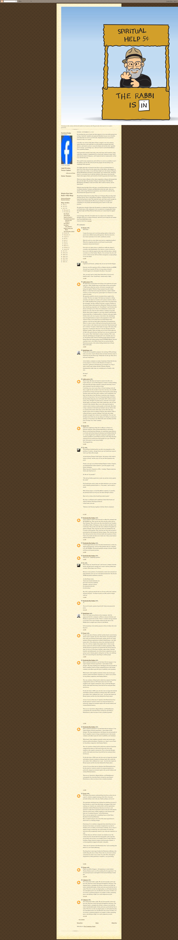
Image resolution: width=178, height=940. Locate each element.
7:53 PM (84, 723)
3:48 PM (84, 656)
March (65, 245)
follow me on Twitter (70, 173)
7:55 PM (84, 790)
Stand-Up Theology (68, 217)
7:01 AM (84, 278)
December (66, 210)
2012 (64, 208)
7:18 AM (84, 597)
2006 (64, 260)
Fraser (84, 633)
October (66, 233)
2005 (64, 261)
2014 (64, 204)
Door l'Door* (67, 223)
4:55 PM (84, 422)
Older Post (114, 923)
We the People (67, 215)
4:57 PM (84, 539)
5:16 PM (84, 559)
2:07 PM (84, 629)
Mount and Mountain (65, 198)
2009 (64, 254)
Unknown (85, 880)
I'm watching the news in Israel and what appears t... (69, 220)
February (66, 247)
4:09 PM (84, 346)
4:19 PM (84, 375)
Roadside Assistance (65, 199)
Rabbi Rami (86, 350)
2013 (64, 206)
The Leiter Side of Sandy (69, 231)
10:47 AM (85, 896)
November (66, 211)
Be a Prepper (66, 213)
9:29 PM (84, 863)
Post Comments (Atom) (89, 926)
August (65, 236)
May (65, 242)
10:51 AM (85, 609)
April (65, 243)
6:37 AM (84, 514)
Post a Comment (82, 919)
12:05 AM (85, 876)
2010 (64, 252)
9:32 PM (84, 258)
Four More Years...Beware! (68, 225)
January (66, 249)
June (65, 240)
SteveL (85, 228)
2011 (64, 251)
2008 (64, 256)
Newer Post (80, 923)
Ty (83, 262)
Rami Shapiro (64, 134)
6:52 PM (84, 444)
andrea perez (86, 282)
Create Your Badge (65, 165)
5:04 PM (84, 552)
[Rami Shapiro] (66, 163)
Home (97, 923)
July (65, 238)
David (84, 426)
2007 (64, 258)
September (66, 234)
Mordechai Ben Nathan (89, 518)
